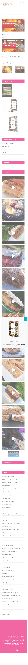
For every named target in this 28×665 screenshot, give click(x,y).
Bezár (25, 319)
